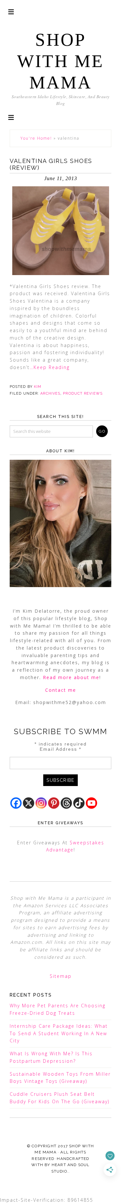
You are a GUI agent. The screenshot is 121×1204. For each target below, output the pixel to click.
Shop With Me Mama (60, 61)
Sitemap (61, 976)
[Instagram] (41, 803)
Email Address (60, 749)
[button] (11, 117)
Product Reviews (83, 393)
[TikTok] (79, 803)
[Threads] (66, 803)
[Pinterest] (53, 803)
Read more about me (71, 677)
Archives (50, 393)
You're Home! (36, 138)
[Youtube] (91, 803)
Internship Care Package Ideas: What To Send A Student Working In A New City (59, 1033)
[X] (28, 803)
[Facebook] (16, 803)
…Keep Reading (50, 367)
